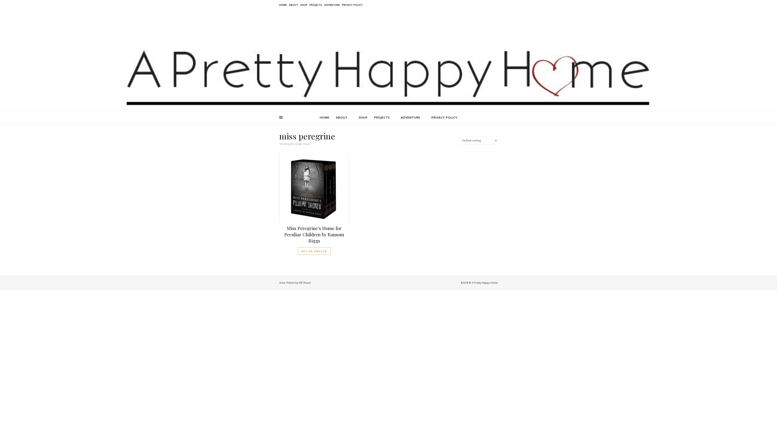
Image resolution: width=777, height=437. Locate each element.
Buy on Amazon (314, 251)
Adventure (332, 5)
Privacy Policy (352, 5)
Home (283, 5)
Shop (304, 5)
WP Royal (304, 282)
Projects (316, 5)
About (293, 5)
